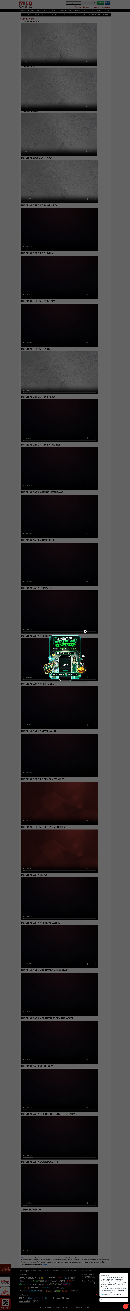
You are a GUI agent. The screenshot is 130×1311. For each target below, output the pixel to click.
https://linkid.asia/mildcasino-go (112, 1294)
